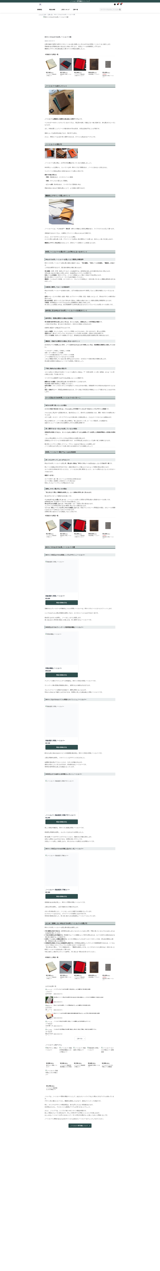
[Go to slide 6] (62, 590)
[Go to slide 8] (64, 590)
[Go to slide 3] (59, 590)
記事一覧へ (81, 1039)
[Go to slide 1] (57, 590)
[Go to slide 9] (65, 590)
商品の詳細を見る (61, 603)
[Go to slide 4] (60, 590)
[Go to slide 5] (61, 590)
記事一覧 (75, 9)
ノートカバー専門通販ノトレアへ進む (79, 1126)
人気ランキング (65, 9)
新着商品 (39, 9)
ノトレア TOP (42, 14)
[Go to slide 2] (58, 590)
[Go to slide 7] (63, 590)
